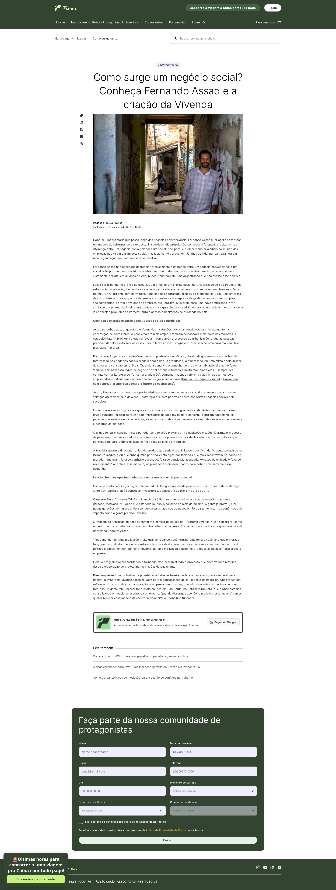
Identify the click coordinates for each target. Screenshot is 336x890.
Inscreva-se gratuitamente (36, 879)
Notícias (81, 38)
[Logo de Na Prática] (66, 8)
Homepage (62, 38)
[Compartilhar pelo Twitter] (81, 115)
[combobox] (173, 791)
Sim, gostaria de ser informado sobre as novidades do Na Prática (125, 821)
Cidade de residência (183, 802)
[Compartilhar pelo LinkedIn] (81, 122)
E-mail (83, 762)
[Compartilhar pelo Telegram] (81, 143)
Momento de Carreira (183, 782)
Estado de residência (92, 802)
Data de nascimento (182, 743)
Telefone (175, 762)
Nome (82, 743)
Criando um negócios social (200, 379)
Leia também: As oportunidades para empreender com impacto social (142, 477)
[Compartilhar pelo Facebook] (81, 129)
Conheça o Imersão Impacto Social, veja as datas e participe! (136, 320)
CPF (81, 782)
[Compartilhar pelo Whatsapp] (81, 136)
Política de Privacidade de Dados (166, 830)
